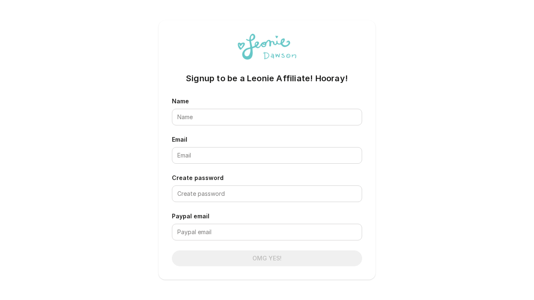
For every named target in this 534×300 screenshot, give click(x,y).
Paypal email (190, 216)
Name (180, 101)
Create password (198, 177)
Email (179, 139)
